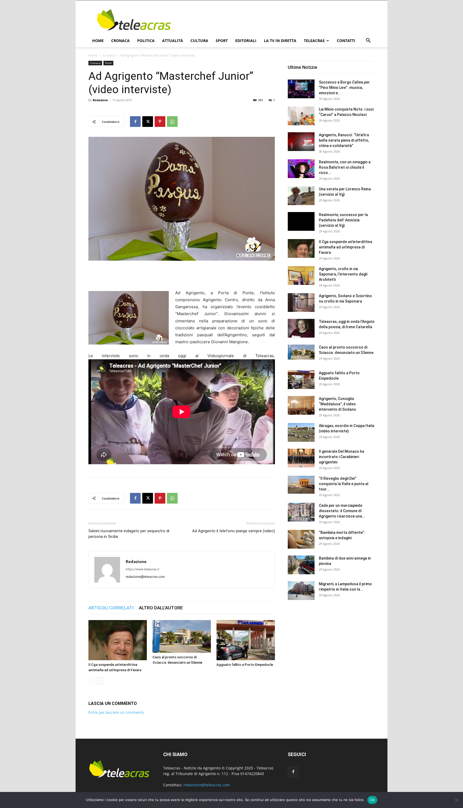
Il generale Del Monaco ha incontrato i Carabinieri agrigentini (341, 456)
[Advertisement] (277, 20)
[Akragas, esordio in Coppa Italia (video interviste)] (301, 432)
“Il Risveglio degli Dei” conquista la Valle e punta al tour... (343, 483)
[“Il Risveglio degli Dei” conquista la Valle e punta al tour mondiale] (301, 485)
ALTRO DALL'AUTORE (161, 607)
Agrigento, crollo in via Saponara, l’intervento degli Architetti (343, 274)
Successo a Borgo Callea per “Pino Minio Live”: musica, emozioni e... (344, 87)
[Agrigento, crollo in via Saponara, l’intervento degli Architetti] (301, 275)
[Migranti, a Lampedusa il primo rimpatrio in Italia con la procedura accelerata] (301, 590)
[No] (456, 800)
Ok (372, 800)
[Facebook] (135, 121)
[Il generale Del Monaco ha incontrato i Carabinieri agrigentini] (301, 458)
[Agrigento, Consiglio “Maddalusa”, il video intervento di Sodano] (301, 405)
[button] (368, 41)
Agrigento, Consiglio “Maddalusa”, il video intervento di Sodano (337, 404)
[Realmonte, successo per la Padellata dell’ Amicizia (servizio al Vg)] (301, 221)
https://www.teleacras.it (142, 569)
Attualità (172, 40)
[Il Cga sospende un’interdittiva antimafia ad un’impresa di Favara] (117, 640)
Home (98, 40)
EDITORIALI (245, 40)
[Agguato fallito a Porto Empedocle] (245, 640)
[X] (147, 121)
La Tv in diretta (280, 40)
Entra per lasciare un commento (116, 712)
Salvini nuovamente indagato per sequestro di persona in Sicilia (128, 533)
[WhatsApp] (172, 121)
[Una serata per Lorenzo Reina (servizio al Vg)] (301, 195)
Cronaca (120, 40)
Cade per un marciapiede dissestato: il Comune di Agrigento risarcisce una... (342, 510)
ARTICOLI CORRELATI (110, 607)
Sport (222, 40)
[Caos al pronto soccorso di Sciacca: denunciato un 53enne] (181, 636)
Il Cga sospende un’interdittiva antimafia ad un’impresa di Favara (345, 247)
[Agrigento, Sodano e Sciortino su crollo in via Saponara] (301, 302)
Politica (146, 40)
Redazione (100, 100)
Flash (108, 63)
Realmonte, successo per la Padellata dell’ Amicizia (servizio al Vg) (343, 220)
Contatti (346, 40)
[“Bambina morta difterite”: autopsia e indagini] (301, 539)
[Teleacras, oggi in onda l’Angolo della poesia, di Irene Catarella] (301, 328)
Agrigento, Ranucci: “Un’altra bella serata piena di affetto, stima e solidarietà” (344, 140)
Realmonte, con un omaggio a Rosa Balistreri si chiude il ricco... (345, 167)
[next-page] (100, 680)
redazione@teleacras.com (207, 784)
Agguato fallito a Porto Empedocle (244, 665)
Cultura (199, 40)
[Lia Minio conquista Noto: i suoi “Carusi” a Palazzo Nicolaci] (301, 116)
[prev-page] (91, 680)
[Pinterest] (160, 121)
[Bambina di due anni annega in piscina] (301, 565)
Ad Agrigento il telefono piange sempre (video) (233, 530)
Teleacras (314, 40)
